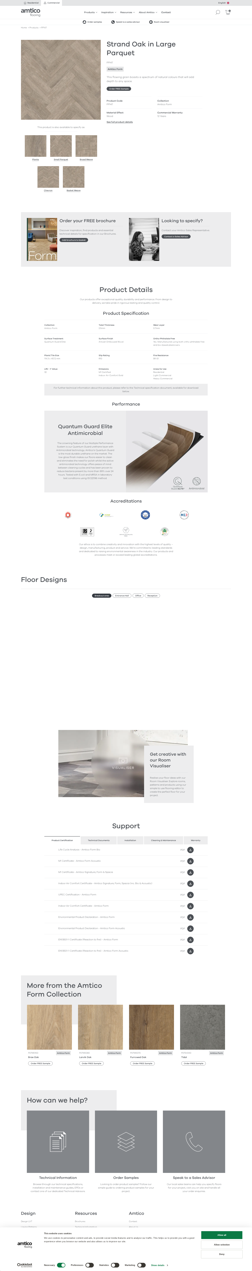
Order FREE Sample (119, 88)
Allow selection (222, 1244)
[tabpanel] (126, 900)
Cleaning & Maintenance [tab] (163, 840)
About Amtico (147, 12)
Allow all (221, 1235)
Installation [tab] (130, 840)
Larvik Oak (85, 1057)
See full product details (120, 122)
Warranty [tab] (195, 840)
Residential (33, 2)
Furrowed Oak (138, 1057)
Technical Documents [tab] (99, 840)
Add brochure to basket (74, 240)
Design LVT (26, 1221)
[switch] (89, 1265)
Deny (221, 1254)
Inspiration (107, 12)
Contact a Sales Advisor (176, 236)
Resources (126, 12)
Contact (166, 12)
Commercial (53, 2)
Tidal (184, 1057)
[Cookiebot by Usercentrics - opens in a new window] (24, 1265)
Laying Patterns (29, 1227)
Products (89, 12)
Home (24, 27)
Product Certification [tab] (62, 840)
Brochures (80, 1221)
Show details (157, 1265)
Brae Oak (33, 1057)
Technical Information (86, 1227)
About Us (133, 1227)
